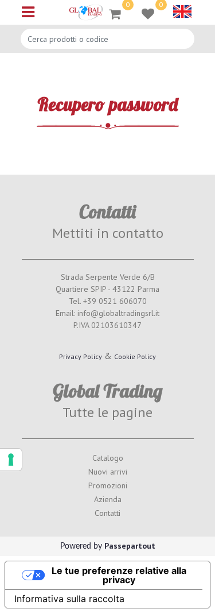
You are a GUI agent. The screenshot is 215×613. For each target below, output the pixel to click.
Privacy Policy (80, 356)
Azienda (108, 499)
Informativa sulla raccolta (69, 598)
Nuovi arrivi (107, 472)
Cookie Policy (135, 356)
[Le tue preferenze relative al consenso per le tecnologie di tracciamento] (11, 460)
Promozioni (107, 485)
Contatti (107, 513)
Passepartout (129, 546)
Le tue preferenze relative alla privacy (119, 575)
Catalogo (107, 458)
